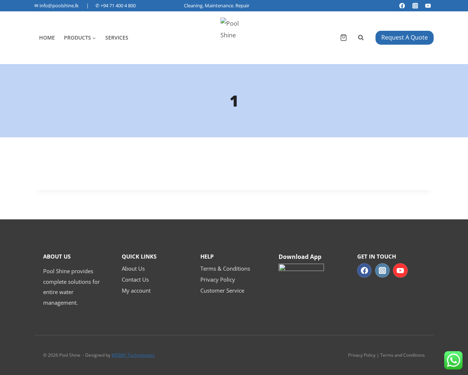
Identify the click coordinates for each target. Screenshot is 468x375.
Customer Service (222, 290)
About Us (133, 268)
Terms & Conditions (225, 268)
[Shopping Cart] (343, 37)
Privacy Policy (217, 279)
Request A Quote (404, 37)
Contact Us (135, 279)
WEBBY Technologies (133, 355)
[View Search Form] (361, 38)
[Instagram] (415, 5)
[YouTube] (428, 5)
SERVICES (116, 37)
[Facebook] (402, 5)
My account (136, 290)
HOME (47, 37)
